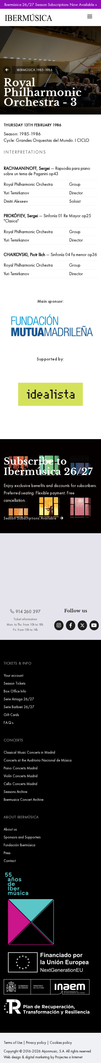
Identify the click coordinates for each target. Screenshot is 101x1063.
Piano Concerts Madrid (21, 768)
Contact (10, 860)
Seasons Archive (15, 791)
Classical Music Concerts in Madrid (29, 752)
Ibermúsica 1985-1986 (34, 70)
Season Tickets (14, 683)
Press (7, 852)
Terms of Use (13, 1042)
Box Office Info (15, 691)
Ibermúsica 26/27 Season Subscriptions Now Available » (50, 4)
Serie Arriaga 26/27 (19, 699)
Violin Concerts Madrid (21, 776)
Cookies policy (61, 1042)
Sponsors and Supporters (22, 837)
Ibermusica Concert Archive (23, 799)
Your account (13, 675)
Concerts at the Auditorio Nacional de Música (38, 760)
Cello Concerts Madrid (20, 783)
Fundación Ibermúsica (19, 845)
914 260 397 (27, 611)
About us (10, 829)
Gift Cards (11, 714)
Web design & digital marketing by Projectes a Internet (43, 1057)
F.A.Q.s (8, 722)
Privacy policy (36, 1042)
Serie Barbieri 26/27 (19, 706)
